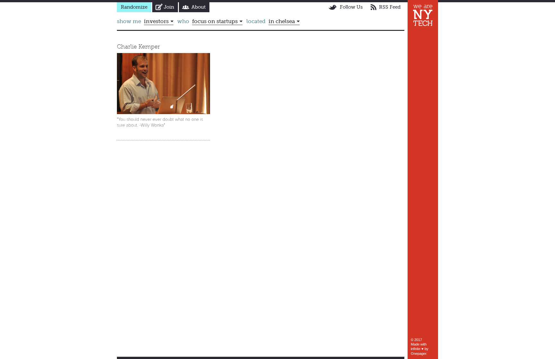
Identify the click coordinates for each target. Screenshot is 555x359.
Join (169, 7)
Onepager (418, 353)
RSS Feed (390, 7)
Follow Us (351, 7)
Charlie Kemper (138, 46)
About (198, 7)
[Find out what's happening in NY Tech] (423, 15)
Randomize (134, 7)
